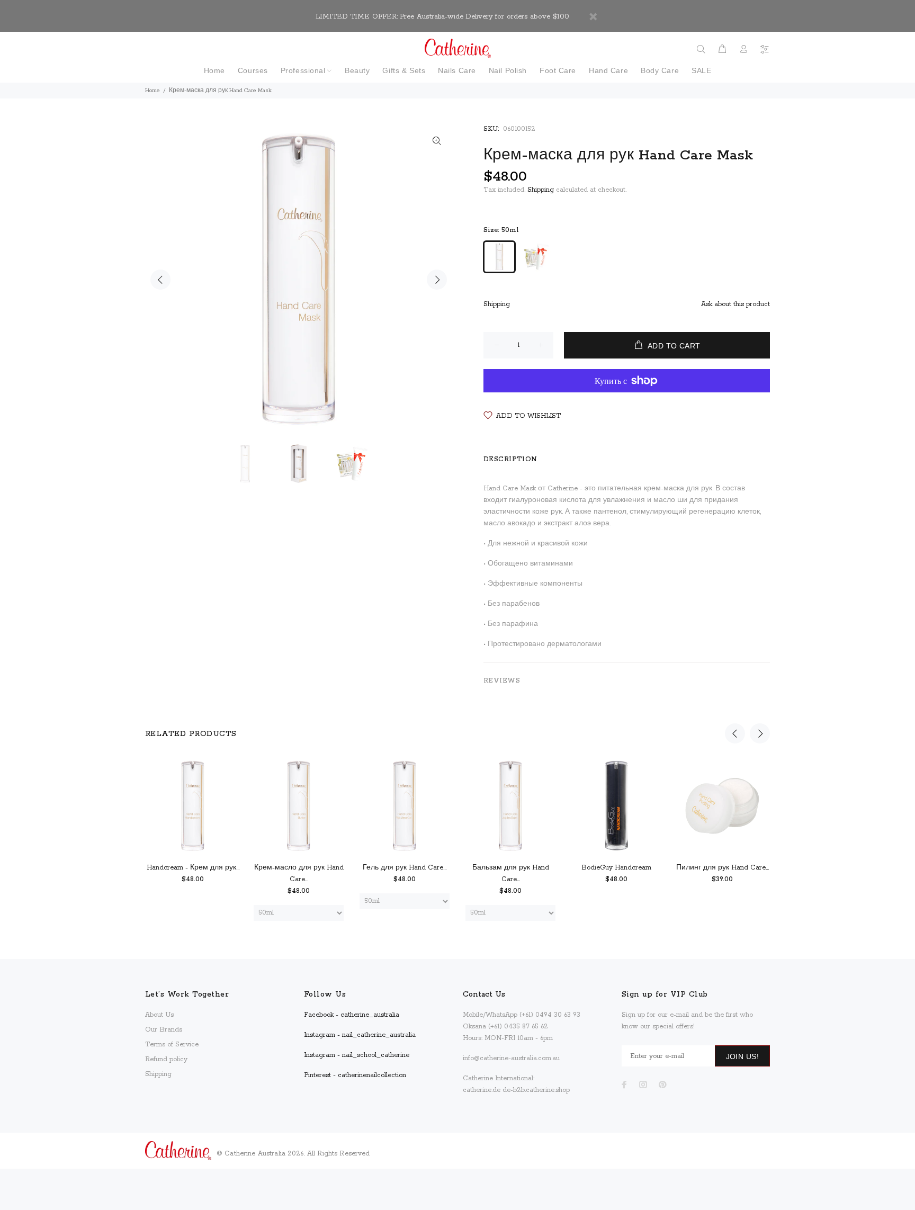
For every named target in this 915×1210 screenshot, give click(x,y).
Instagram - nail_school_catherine (356, 1055)
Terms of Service (172, 1044)
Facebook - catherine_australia (351, 1015)
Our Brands (163, 1030)
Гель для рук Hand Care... (404, 868)
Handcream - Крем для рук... (193, 868)
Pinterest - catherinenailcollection (355, 1075)
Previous (160, 280)
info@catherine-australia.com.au (511, 1058)
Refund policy (166, 1059)
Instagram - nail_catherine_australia (360, 1035)
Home (152, 90)
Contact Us (484, 994)
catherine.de (481, 1090)
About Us (159, 1015)
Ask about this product (735, 304)
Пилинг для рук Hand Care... (722, 868)
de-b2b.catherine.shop (536, 1090)
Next (437, 280)
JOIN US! (742, 1056)
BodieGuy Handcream (616, 868)
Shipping (540, 190)
